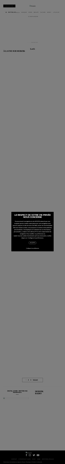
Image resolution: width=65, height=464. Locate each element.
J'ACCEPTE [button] (32, 242)
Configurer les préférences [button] (32, 248)
